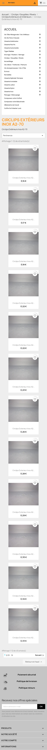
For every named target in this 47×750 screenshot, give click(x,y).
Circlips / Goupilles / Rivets (14, 58)
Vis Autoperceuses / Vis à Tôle (15, 68)
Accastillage (8, 61)
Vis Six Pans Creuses (11, 38)
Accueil (10, 29)
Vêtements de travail (11, 105)
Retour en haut (34, 661)
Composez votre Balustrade (14, 102)
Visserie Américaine (11, 41)
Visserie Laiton (9, 85)
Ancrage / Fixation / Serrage (14, 55)
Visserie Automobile (11, 48)
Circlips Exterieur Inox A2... (24, 178)
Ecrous (6, 71)
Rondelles (7, 75)
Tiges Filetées (9, 51)
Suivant (39, 655)
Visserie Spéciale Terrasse (13, 78)
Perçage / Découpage (12, 95)
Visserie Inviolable (10, 81)
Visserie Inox (8, 92)
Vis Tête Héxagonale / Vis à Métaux (16, 35)
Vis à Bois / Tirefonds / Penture (15, 65)
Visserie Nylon (9, 88)
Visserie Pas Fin (9, 45)
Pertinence (23, 135)
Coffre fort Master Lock (12, 108)
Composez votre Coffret (13, 98)
